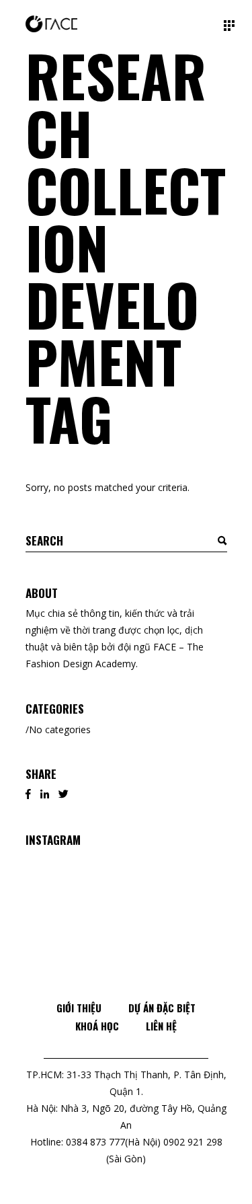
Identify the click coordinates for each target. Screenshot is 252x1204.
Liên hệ (161, 1025)
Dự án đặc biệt (162, 1007)
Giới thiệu (78, 1007)
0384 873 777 (95, 1141)
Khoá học (97, 1025)
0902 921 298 (192, 1141)
